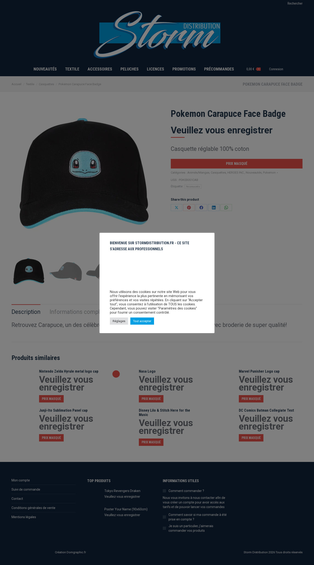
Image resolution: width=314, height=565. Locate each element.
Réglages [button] (119, 321)
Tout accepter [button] (142, 321)
